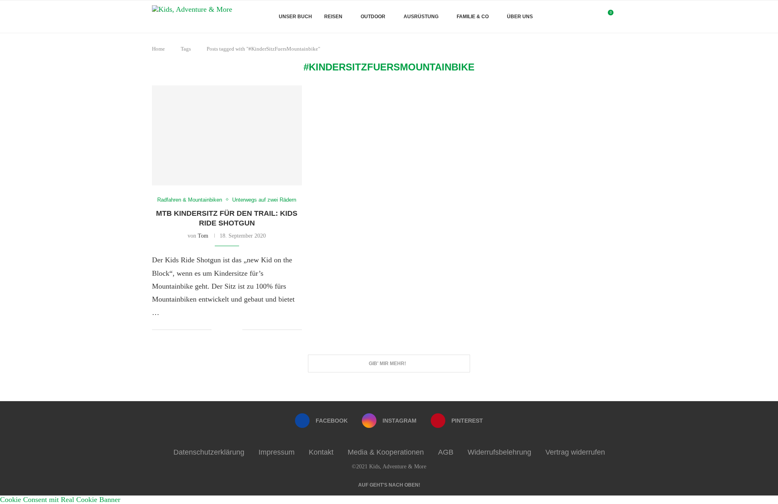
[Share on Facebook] (224, 330)
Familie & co (473, 16)
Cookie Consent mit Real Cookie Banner (60, 499)
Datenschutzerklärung (208, 452)
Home (158, 49)
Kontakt (321, 452)
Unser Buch (295, 16)
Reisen (333, 16)
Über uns (520, 16)
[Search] (622, 16)
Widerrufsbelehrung (499, 452)
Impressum (277, 452)
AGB (445, 452)
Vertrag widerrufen (575, 452)
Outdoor (373, 16)
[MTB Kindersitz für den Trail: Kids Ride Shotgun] (227, 135)
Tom (203, 236)
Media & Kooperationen (386, 452)
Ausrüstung (421, 16)
